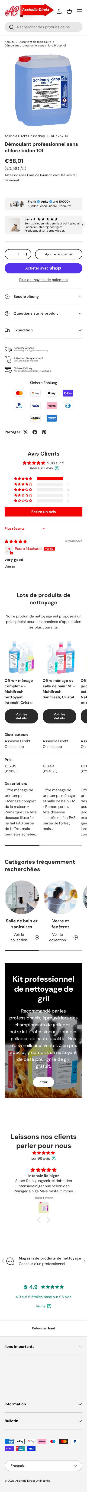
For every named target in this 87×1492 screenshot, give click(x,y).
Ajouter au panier (59, 254)
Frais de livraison (39, 175)
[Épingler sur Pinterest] (44, 432)
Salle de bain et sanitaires (22, 924)
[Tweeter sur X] (25, 432)
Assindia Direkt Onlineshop (25, 136)
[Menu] (79, 11)
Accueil (9, 42)
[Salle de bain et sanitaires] (22, 897)
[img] (16, 541)
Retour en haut (43, 1328)
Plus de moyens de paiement (43, 279)
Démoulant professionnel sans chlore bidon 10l (35, 45)
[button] (69, 11)
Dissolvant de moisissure (35, 42)
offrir (43, 1082)
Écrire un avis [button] (43, 511)
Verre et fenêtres (61, 924)
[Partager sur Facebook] (34, 432)
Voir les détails (21, 716)
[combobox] (43, 27)
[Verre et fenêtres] (61, 897)
